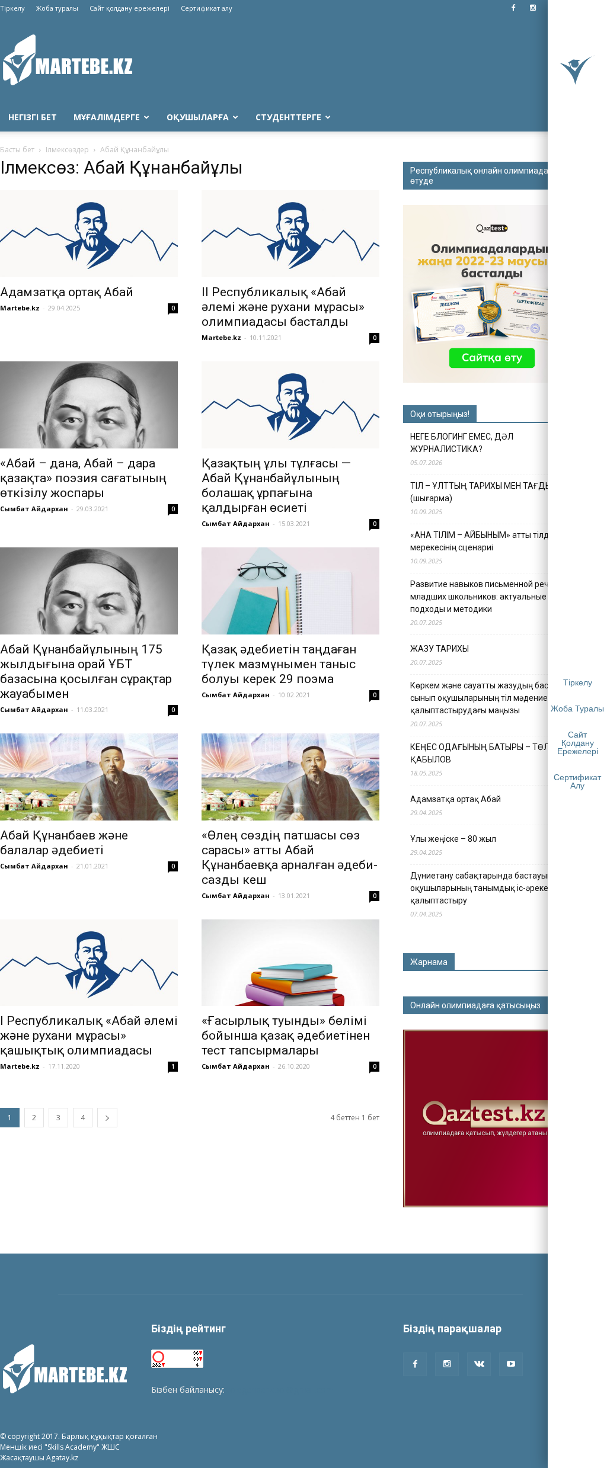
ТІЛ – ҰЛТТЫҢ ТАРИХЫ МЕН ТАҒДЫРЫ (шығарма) (487, 492)
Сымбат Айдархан (34, 508)
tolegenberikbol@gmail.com (280, 1389)
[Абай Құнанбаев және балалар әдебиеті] (89, 776)
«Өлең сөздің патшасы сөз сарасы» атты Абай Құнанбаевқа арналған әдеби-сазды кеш (290, 857)
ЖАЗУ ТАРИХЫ (439, 648)
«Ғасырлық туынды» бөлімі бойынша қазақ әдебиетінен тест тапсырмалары (286, 1035)
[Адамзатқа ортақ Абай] (89, 233)
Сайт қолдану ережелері (130, 8)
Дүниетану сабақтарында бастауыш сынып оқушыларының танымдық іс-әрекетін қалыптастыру (495, 888)
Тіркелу (12, 8)
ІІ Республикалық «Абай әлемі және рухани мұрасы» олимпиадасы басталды (283, 307)
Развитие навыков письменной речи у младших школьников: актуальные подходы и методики (485, 596)
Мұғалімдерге (107, 117)
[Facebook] (513, 8)
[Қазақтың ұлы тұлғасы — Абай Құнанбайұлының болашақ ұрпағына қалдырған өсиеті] (290, 404)
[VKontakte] (479, 1364)
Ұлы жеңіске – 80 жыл (453, 839)
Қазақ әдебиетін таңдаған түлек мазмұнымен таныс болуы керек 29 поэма (279, 664)
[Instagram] (533, 8)
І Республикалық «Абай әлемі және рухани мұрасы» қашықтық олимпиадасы (89, 1035)
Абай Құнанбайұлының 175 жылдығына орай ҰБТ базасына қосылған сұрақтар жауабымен (86, 671)
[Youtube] (511, 1364)
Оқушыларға (198, 117)
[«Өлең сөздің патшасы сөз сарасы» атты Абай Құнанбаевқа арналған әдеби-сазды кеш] (290, 776)
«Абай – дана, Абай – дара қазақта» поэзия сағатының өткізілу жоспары (83, 478)
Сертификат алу (206, 8)
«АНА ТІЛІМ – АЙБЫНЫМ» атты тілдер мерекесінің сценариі (484, 541)
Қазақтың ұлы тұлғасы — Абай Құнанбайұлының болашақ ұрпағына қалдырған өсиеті (276, 485)
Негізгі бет (32, 117)
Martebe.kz (20, 307)
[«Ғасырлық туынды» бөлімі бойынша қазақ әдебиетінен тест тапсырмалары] (290, 963)
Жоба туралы (57, 8)
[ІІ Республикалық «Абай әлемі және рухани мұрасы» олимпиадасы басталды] (290, 233)
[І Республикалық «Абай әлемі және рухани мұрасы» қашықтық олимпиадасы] (89, 963)
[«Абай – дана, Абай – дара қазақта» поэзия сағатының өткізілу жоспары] (89, 404)
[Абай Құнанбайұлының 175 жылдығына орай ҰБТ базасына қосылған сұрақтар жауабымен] (89, 590)
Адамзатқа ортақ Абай (66, 292)
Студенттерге (288, 117)
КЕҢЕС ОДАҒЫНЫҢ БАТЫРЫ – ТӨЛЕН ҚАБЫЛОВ (485, 753)
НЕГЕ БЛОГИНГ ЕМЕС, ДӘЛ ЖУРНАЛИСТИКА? (461, 443)
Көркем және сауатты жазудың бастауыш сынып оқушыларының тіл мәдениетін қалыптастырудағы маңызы (492, 698)
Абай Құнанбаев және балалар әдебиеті (64, 842)
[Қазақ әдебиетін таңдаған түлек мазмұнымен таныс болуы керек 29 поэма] (290, 590)
